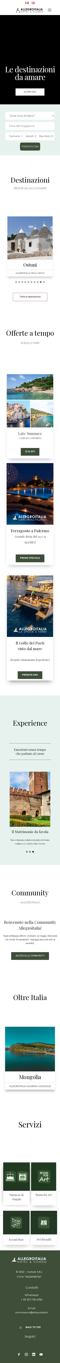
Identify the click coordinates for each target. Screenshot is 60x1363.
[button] (49, 10)
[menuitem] (27, 2)
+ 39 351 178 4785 (31, 1299)
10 (44, 282)
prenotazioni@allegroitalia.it (31, 1312)
